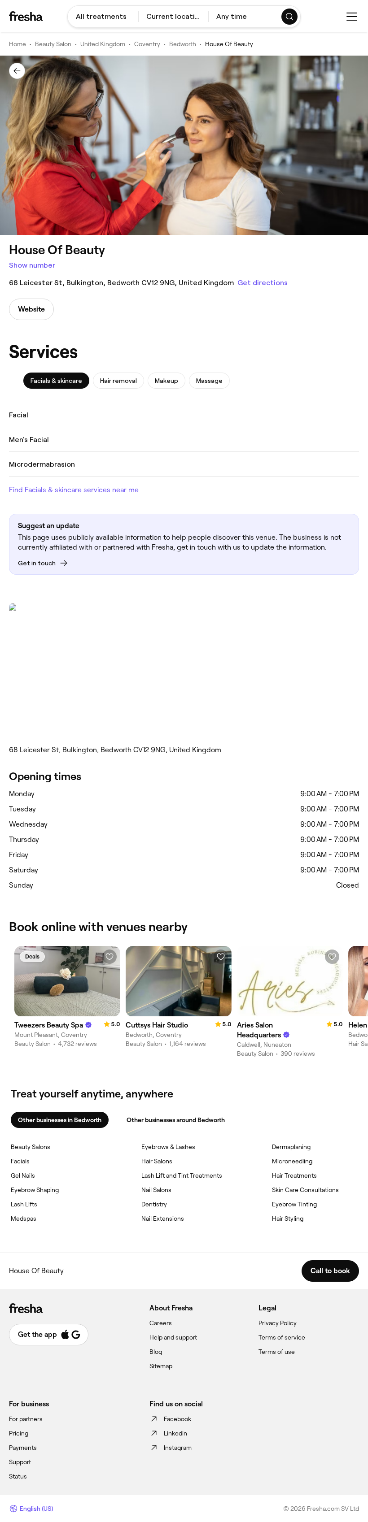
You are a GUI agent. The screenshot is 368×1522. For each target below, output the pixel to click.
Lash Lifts (24, 1204)
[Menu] (352, 16)
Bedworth (182, 44)
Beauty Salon (53, 44)
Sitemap (160, 1366)
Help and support (173, 1337)
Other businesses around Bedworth (176, 1119)
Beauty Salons (30, 1146)
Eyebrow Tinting (294, 1204)
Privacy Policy (277, 1323)
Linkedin (175, 1433)
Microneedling (292, 1161)
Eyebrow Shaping (35, 1189)
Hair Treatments (294, 1175)
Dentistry (154, 1204)
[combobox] (103, 16)
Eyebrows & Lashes (168, 1146)
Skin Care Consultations (305, 1189)
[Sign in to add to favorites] (109, 957)
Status (18, 1476)
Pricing (18, 1433)
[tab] (56, 381)
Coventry (147, 44)
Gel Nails (23, 1175)
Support (20, 1462)
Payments (23, 1447)
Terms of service (281, 1337)
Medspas (23, 1218)
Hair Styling (287, 1218)
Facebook (177, 1418)
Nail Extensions (162, 1218)
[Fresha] (26, 16)
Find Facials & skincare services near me (74, 490)
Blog (155, 1351)
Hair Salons (156, 1161)
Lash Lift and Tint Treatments (181, 1175)
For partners (26, 1418)
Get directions (262, 282)
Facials (20, 1161)
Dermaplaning (291, 1146)
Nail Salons (156, 1189)
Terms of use (276, 1351)
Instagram (178, 1447)
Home (17, 44)
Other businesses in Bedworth (59, 1119)
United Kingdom (102, 44)
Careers (160, 1323)
